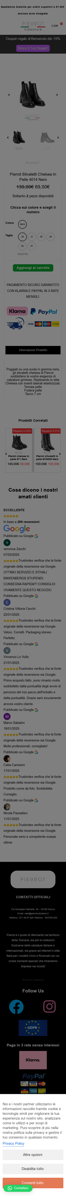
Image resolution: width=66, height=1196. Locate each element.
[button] (18, 1188)
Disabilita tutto (33, 1168)
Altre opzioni (32, 1154)
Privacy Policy (13, 1143)
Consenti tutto (32, 1183)
